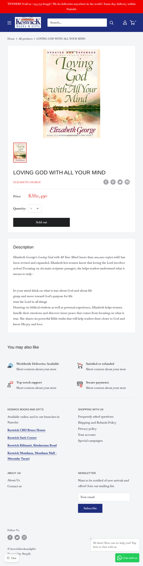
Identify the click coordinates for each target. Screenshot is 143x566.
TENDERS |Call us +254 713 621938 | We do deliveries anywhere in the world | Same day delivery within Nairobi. (71, 6)
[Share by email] (127, 182)
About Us (13, 480)
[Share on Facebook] (106, 182)
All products (25, 38)
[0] (132, 22)
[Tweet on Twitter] (120, 182)
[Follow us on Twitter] (17, 537)
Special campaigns (90, 441)
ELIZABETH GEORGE (27, 182)
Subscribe (90, 508)
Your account (87, 435)
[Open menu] (9, 22)
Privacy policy (87, 429)
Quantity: (19, 208)
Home (11, 38)
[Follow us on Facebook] (10, 537)
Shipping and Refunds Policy (97, 422)
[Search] (111, 22)
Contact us (14, 486)
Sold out (41, 222)
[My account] (125, 23)
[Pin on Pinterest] (113, 182)
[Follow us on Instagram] (24, 537)
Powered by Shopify (19, 553)
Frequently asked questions (95, 417)
